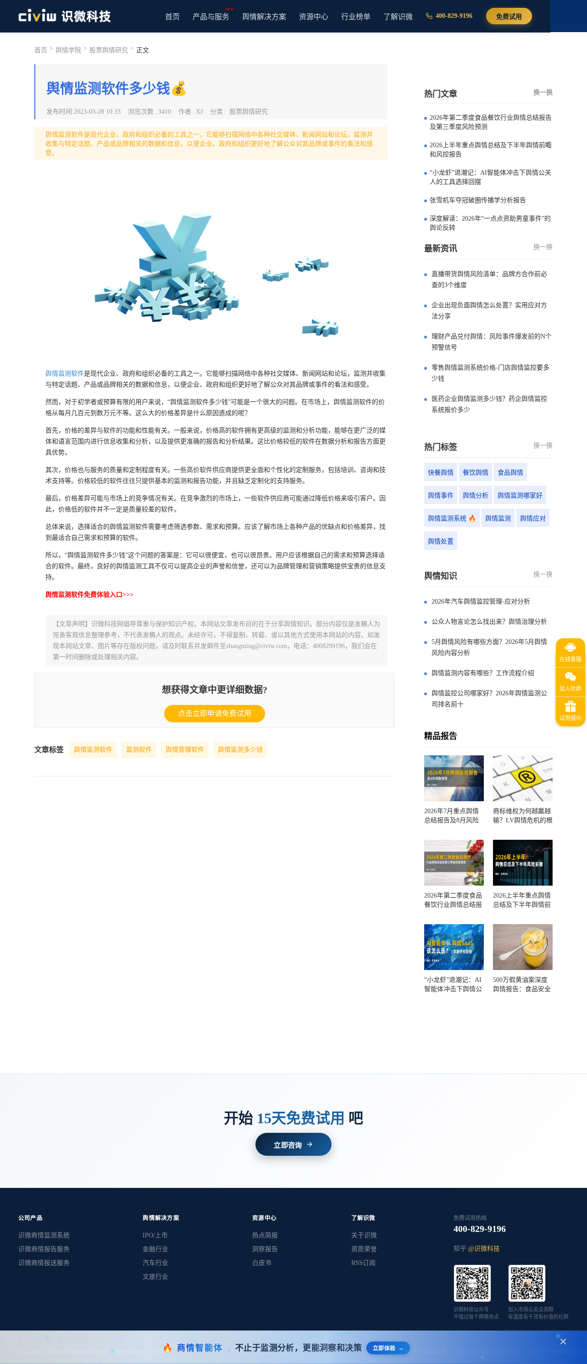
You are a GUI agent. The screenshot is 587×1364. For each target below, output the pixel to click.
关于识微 (364, 1235)
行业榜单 (356, 17)
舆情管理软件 (185, 749)
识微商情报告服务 (44, 1249)
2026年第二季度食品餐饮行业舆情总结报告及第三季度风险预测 (491, 122)
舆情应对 (533, 518)
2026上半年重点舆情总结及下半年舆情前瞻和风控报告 (491, 150)
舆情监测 (498, 518)
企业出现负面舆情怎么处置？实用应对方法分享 (489, 311)
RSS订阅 (363, 1262)
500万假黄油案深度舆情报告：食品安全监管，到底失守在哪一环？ (522, 985)
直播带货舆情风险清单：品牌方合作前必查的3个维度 (489, 279)
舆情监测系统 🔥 (452, 518)
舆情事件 (441, 495)
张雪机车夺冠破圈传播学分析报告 (478, 200)
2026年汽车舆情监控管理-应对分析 (481, 601)
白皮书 (261, 1262)
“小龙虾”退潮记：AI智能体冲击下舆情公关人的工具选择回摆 (490, 177)
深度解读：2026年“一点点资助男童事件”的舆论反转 (490, 223)
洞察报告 (265, 1249)
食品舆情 (510, 472)
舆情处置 (441, 541)
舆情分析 (475, 495)
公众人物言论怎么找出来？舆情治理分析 (489, 621)
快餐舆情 (441, 472)
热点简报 (265, 1235)
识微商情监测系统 (44, 1235)
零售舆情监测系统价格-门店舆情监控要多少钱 (490, 373)
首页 (172, 17)
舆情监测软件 (64, 373)
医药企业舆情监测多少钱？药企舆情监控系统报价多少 (489, 404)
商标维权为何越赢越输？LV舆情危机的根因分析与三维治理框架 (523, 816)
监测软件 (139, 749)
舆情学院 (68, 50)
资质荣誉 (364, 1249)
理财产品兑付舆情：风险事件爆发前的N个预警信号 (492, 342)
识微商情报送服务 (44, 1262)
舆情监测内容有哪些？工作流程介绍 (483, 673)
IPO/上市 (155, 1235)
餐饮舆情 (475, 472)
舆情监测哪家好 (520, 495)
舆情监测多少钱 (240, 749)
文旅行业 (155, 1276)
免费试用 (509, 16)
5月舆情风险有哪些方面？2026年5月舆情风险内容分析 (489, 647)
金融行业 (155, 1249)
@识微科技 (484, 1248)
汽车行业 (155, 1262)
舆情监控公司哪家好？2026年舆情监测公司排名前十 (489, 699)
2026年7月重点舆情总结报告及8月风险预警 (451, 816)
